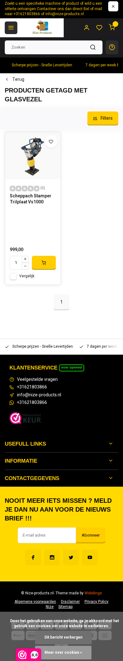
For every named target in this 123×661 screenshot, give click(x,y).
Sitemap (65, 607)
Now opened (71, 367)
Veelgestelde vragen (37, 379)
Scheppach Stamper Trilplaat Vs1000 (30, 199)
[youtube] (90, 557)
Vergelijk (26, 276)
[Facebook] (33, 557)
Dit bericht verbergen (63, 637)
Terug (18, 79)
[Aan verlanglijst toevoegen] (51, 141)
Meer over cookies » (63, 652)
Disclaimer (70, 601)
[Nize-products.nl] (43, 27)
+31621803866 (32, 387)
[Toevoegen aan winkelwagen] (44, 263)
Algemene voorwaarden (35, 601)
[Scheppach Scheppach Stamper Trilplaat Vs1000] (33, 155)
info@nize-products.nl (39, 395)
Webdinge (93, 593)
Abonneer (91, 535)
